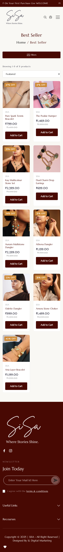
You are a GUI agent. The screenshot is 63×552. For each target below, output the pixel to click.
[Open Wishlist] (5, 547)
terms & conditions (37, 491)
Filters (33, 54)
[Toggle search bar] (45, 17)
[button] (51, 17)
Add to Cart (16, 135)
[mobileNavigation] (57, 17)
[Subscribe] (55, 480)
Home (21, 42)
